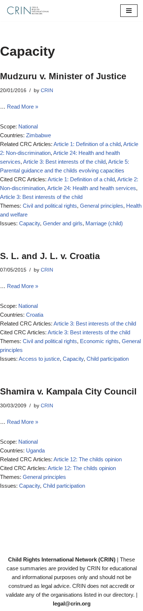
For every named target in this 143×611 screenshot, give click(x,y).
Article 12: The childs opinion (88, 459)
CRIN (47, 90)
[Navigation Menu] (129, 10)
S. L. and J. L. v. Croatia (50, 256)
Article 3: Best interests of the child (64, 162)
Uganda (35, 450)
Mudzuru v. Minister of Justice (63, 76)
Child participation (108, 359)
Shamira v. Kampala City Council (68, 391)
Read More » (22, 106)
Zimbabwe (38, 135)
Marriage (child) (104, 223)
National (28, 126)
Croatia (34, 315)
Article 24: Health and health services (91, 188)
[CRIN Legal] (28, 10)
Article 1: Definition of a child (87, 144)
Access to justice (39, 359)
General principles (101, 206)
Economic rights (99, 341)
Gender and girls (62, 223)
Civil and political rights (50, 206)
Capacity (29, 223)
